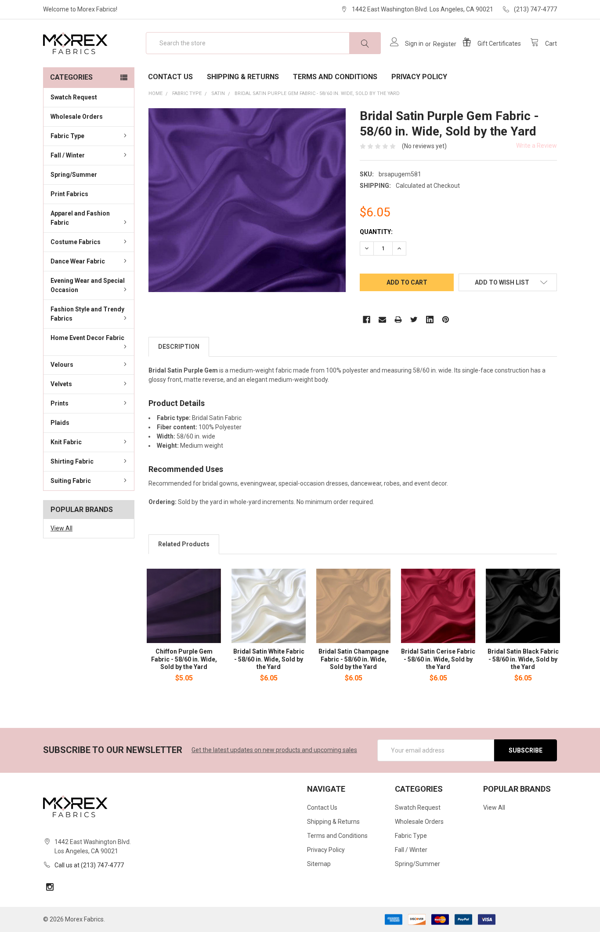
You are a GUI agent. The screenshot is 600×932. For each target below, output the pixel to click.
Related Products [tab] (184, 544)
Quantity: (376, 231)
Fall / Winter (68, 155)
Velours (62, 364)
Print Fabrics (69, 193)
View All (61, 528)
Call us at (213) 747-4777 (89, 865)
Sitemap (319, 863)
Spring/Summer (74, 174)
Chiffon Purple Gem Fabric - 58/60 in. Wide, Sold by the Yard (184, 659)
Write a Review (536, 145)
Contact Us (170, 77)
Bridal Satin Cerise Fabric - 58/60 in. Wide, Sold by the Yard (438, 659)
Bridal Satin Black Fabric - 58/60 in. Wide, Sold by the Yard (523, 659)
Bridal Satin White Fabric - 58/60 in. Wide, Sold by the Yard (268, 659)
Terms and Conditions (335, 77)
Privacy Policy (419, 77)
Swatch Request (74, 97)
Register (444, 44)
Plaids (60, 422)
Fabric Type (67, 135)
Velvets (61, 383)
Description (178, 346)
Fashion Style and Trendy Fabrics (87, 314)
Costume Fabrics (76, 241)
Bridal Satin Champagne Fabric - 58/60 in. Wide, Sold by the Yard (353, 659)
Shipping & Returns (243, 77)
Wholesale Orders (77, 116)
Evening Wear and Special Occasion (88, 285)
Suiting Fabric (71, 480)
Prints (60, 403)
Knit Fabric (66, 442)
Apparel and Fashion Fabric (80, 218)
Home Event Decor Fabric (87, 337)
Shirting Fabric (72, 461)
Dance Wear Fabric (78, 261)
